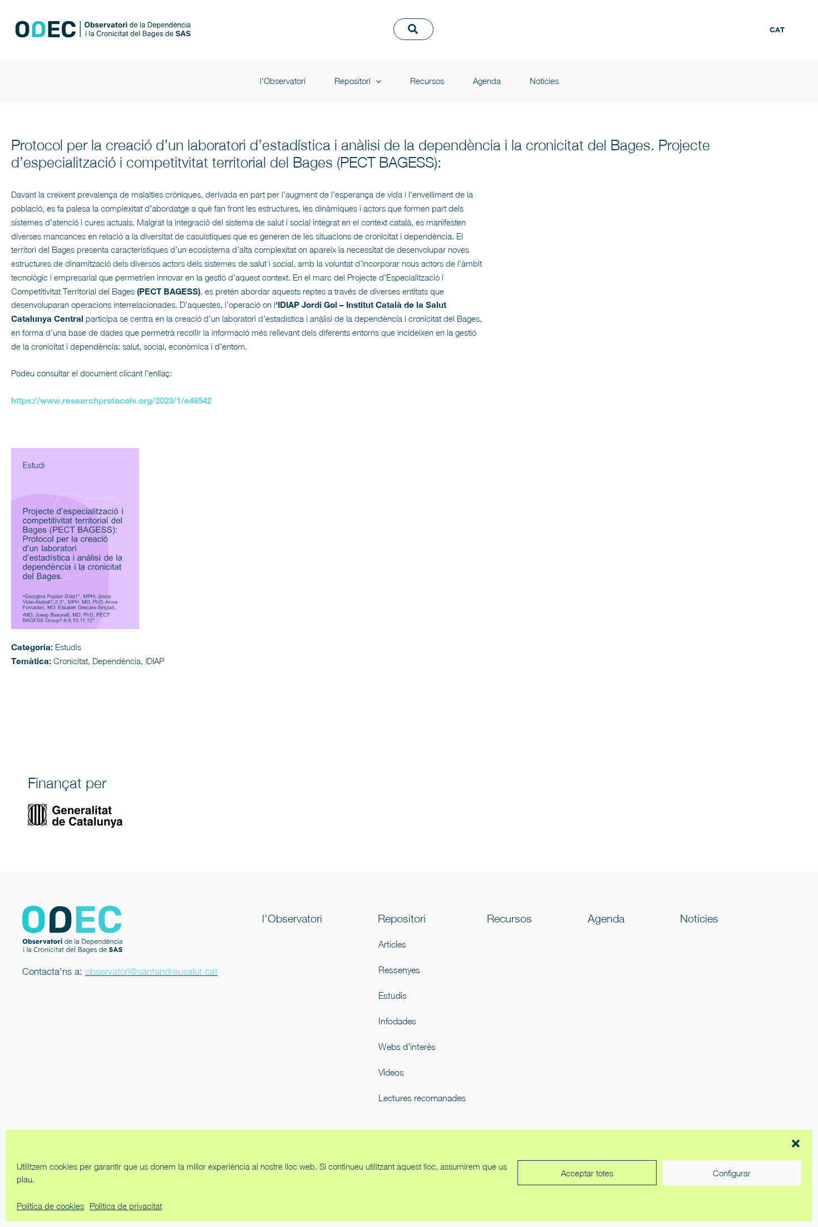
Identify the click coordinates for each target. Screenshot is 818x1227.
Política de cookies (50, 1206)
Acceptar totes (587, 1173)
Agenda (686, 17)
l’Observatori (482, 17)
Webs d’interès (407, 1047)
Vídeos (391, 1072)
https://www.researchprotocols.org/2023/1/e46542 (111, 400)
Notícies (473, 41)
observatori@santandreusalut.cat (151, 971)
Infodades (397, 1021)
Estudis (392, 995)
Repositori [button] (552, 17)
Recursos (626, 17)
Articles (392, 944)
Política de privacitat (126, 1206)
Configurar (732, 1173)
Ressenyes (399, 970)
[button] (795, 1143)
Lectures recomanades (414, 1098)
